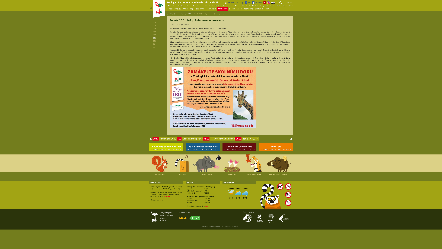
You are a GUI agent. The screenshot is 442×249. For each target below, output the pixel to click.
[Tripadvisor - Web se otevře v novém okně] (273, 3)
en (288, 3)
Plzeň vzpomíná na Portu (223, 138)
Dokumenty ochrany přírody (166, 146)
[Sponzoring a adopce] (279, 163)
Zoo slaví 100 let (250, 138)
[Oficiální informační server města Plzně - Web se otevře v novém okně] (189, 218)
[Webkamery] (207, 163)
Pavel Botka (212, 226)
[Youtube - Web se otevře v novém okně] (264, 3)
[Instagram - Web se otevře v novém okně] (268, 3)
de (291, 3)
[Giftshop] (182, 163)
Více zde (167, 196)
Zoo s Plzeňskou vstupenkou (202, 146)
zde (161, 200)
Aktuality (183, 14)
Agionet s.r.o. (219, 226)
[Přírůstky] (232, 163)
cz (285, 3)
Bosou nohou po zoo (193, 138)
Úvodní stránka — (173, 14)
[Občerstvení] (160, 163)
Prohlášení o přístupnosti (231, 226)
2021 (190, 14)
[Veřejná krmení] (254, 163)
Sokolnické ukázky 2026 (239, 146)
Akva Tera (276, 146)
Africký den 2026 (168, 138)
